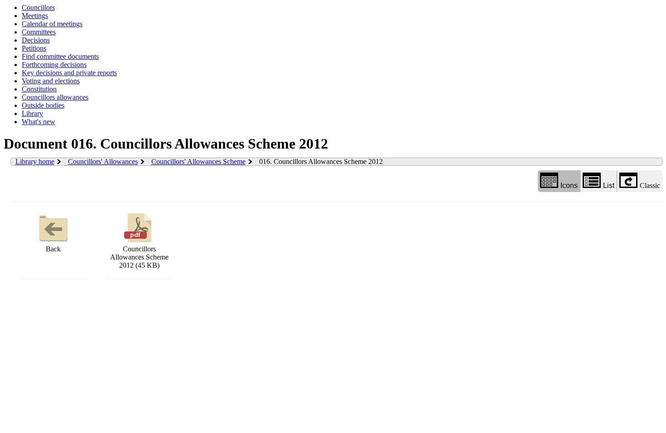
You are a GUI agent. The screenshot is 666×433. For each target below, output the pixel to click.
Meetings (35, 15)
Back (53, 249)
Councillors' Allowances (103, 161)
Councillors (38, 7)
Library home (34, 161)
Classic (650, 185)
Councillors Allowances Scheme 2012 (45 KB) (139, 257)
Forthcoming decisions (54, 64)
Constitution (39, 89)
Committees (39, 32)
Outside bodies (43, 105)
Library (32, 113)
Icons (569, 185)
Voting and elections (51, 81)
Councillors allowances (55, 97)
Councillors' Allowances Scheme (198, 161)
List (608, 185)
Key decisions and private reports (69, 73)
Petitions (34, 48)
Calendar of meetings (52, 24)
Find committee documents (60, 56)
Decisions (36, 40)
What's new (38, 121)
